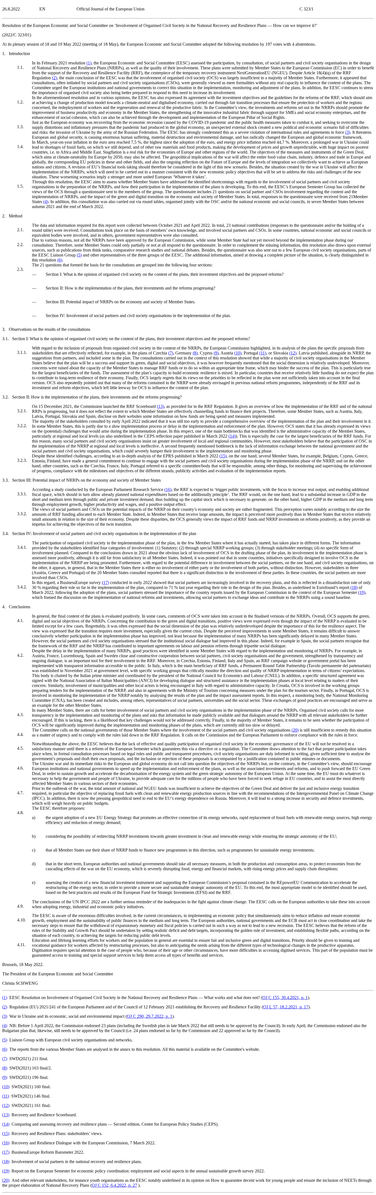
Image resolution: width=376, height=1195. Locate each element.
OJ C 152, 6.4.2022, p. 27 (114, 1185)
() (88, 63)
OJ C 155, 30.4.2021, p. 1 (285, 997)
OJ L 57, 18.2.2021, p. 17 (285, 1007)
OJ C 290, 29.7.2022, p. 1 (149, 1016)
